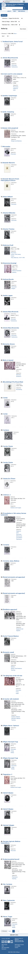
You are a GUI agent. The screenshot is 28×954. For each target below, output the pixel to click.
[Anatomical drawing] (9, 263)
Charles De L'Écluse (9, 478)
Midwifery (18, 374)
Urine (14, 90)
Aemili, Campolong (8, 112)
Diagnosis (15, 88)
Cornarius (6, 545)
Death (17, 693)
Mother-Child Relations (16, 668)
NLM (9, 952)
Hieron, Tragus (7, 916)
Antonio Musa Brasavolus (11, 328)
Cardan (5, 398)
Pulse (17, 691)
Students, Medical (15, 716)
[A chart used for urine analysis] (12, 74)
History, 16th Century (16, 254)
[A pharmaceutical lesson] (11, 859)
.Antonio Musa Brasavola (10, 58)
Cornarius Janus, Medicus (11, 561)
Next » (15, 33)
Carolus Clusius (8, 446)
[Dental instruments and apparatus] (14, 577)
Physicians (14, 65)
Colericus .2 (6, 495)
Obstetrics (18, 376)
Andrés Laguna (7, 295)
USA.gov (18, 952)
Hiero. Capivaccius (9, 900)
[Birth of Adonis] (8, 360)
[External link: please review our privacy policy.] (3, 941)
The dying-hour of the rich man (12, 675)
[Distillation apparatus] (10, 609)
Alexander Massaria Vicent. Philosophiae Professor (10, 179)
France (12, 256)
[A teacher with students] (11, 699)
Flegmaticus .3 (7, 774)
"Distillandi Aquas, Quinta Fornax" (12, 41)
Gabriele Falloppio (8, 825)
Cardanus (6, 430)
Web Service (21, 11)
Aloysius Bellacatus (9, 213)
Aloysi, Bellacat (8, 196)
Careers (16, 947)
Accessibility (17, 946)
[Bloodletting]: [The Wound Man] (13, 382)
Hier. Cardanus (7, 884)
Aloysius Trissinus (8, 229)
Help (14, 11)
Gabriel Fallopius (8, 793)
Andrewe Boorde (8, 279)
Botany (12, 752)
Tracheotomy (14, 67)
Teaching (13, 670)
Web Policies (4, 944)
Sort (3, 36)
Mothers (13, 667)
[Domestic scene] (8, 652)
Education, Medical (15, 718)
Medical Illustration (16, 270)
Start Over (4, 15)
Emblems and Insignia (16, 507)
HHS (14, 952)
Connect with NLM (6, 938)
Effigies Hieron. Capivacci (11, 725)
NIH (12, 952)
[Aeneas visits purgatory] (10, 128)
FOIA (3, 946)
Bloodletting (19, 389)
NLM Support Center (19, 944)
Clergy (12, 751)
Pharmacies (19, 539)
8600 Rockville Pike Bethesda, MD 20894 (19, 941)
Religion (13, 288)
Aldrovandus (6, 146)
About (9, 11)
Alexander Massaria (8, 162)
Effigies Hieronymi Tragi (10, 742)
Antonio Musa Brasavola (10, 311)
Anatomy (14, 272)
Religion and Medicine (16, 141)
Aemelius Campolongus (9, 95)
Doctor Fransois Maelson (11, 636)
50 (8, 36)
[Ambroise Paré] (8, 245)
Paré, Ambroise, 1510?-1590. (18, 257)
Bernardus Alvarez (9, 344)
